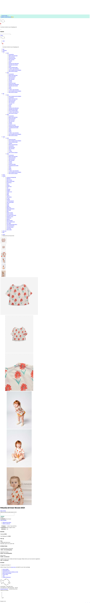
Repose (8, 219)
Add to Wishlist (3, 520)
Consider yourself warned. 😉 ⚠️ (7, 17)
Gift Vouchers (11, 59)
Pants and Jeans (12, 58)
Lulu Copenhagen (10, 202)
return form (13, 567)
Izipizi (8, 194)
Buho (8, 184)
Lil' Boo (8, 203)
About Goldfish (5, 569)
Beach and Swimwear (13, 55)
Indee (8, 193)
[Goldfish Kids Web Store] (2, 22)
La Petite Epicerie (10, 201)
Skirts (10, 129)
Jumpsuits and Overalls (13, 127)
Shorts (10, 88)
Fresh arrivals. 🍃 (5, 15)
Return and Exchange (6, 573)
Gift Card (4, 231)
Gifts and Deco (12, 57)
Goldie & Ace (9, 191)
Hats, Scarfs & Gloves (13, 71)
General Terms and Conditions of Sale (10, 572)
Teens (3, 136)
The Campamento (10, 225)
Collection (4, 50)
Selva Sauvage (10, 220)
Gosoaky (8, 189)
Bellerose (8, 178)
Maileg (8, 206)
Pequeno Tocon (10, 216)
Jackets (10, 61)
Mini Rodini (9, 210)
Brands (3, 176)
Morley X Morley (10, 214)
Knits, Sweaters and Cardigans (15, 70)
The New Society (10, 227)
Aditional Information (6, 522)
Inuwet (8, 195)
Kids (3, 93)
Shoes (10, 66)
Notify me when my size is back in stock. (8, 512)
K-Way (8, 198)
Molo (8, 211)
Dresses (10, 81)
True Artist (9, 228)
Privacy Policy (5, 574)
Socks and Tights (12, 83)
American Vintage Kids (11, 177)
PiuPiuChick (9, 218)
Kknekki (8, 199)
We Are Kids (9, 229)
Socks (10, 62)
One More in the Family (11, 215)
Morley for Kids (10, 212)
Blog (3, 232)
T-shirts (10, 151)
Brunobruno (9, 182)
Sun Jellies (9, 223)
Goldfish (8, 190)
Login (3, 41)
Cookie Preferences (6, 577)
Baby (3, 51)
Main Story (9, 207)
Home (3, 234)
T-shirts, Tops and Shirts (14, 68)
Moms (3, 174)
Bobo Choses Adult (10, 181)
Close (1, 35)
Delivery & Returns (6, 523)
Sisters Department (11, 221)
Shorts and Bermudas (13, 67)
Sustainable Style (5, 570)
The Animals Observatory (12, 224)
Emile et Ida (9, 186)
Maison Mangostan (10, 208)
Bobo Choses (9, 180)
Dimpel (8, 185)
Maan (8, 204)
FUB (7, 187)
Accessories (11, 54)
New (3, 49)
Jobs (3, 575)
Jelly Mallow (9, 197)
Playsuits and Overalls (13, 64)
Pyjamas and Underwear (14, 63)
